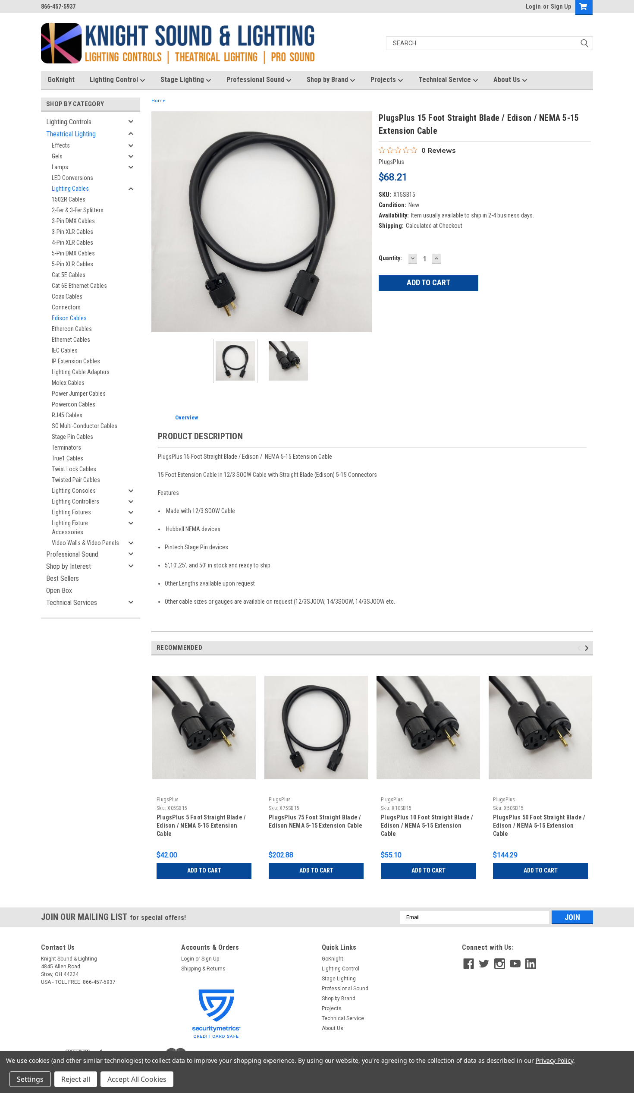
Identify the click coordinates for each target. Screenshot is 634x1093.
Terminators (66, 447)
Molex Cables (68, 382)
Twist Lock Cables (74, 469)
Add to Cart (204, 870)
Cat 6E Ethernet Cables (79, 285)
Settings (30, 1079)
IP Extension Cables (76, 361)
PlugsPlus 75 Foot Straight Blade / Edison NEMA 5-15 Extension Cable (315, 821)
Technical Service (445, 80)
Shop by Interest (68, 566)
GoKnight (61, 80)
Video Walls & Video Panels (85, 542)
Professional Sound (256, 80)
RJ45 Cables (67, 415)
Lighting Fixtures (71, 512)
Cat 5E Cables (68, 274)
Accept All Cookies (136, 1079)
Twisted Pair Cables (76, 479)
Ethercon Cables (72, 328)
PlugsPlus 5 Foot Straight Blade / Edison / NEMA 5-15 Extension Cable (201, 825)
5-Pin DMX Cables (73, 253)
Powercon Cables (73, 404)
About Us (507, 80)
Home (158, 101)
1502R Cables (68, 199)
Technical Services (71, 602)
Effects (61, 145)
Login (533, 6)
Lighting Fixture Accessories (70, 527)
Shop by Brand (328, 80)
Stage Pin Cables (72, 436)
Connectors (66, 307)
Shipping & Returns (203, 969)
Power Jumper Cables (79, 393)
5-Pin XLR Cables (72, 264)
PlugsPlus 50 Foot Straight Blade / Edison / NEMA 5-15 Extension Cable (539, 825)
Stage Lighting (183, 80)
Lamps (60, 167)
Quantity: (390, 258)
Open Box (59, 590)
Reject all (75, 1079)
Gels (57, 156)
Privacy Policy (554, 1060)
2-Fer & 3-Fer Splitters (78, 210)
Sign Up (561, 6)
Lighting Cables (70, 188)
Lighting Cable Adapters (81, 372)
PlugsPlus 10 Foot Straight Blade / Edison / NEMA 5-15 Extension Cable (427, 825)
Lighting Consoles (74, 490)
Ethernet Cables (71, 339)
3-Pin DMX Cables (73, 220)
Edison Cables (69, 318)
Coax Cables (67, 296)
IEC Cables (65, 350)
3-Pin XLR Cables (72, 231)
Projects (384, 80)
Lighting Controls (68, 122)
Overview (186, 417)
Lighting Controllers (75, 501)
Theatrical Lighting (71, 134)
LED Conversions (72, 177)
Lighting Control (115, 80)
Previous (160, 221)
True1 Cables (67, 458)
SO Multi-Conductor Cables (84, 425)
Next (363, 221)
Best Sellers (62, 578)
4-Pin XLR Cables (72, 242)
